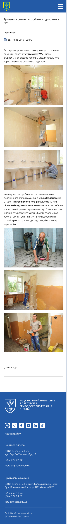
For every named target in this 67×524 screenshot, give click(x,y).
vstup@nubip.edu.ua (16, 501)
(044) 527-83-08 (13, 496)
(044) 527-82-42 (14, 460)
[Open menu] (60, 6)
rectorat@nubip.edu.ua (17, 465)
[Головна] (6, 6)
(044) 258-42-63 (14, 492)
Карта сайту (13, 433)
